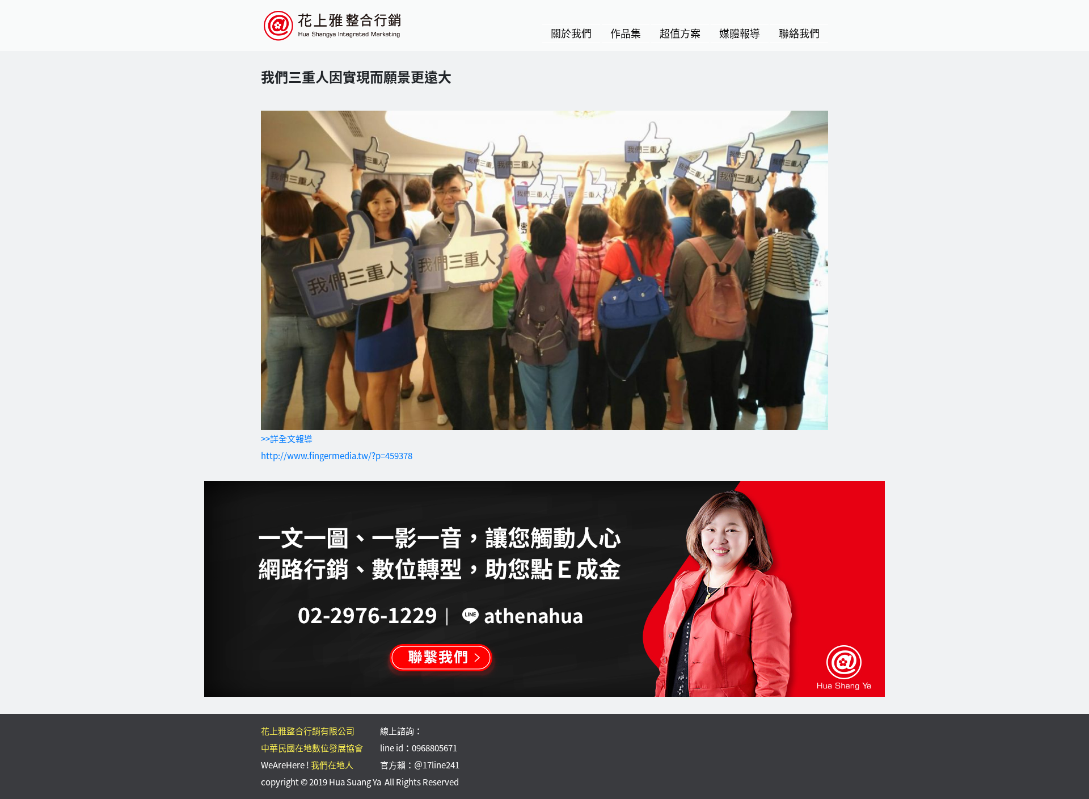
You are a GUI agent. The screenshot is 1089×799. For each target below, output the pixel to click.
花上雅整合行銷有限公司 (307, 731)
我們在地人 (332, 765)
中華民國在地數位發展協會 (312, 748)
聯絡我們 (799, 33)
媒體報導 (739, 33)
